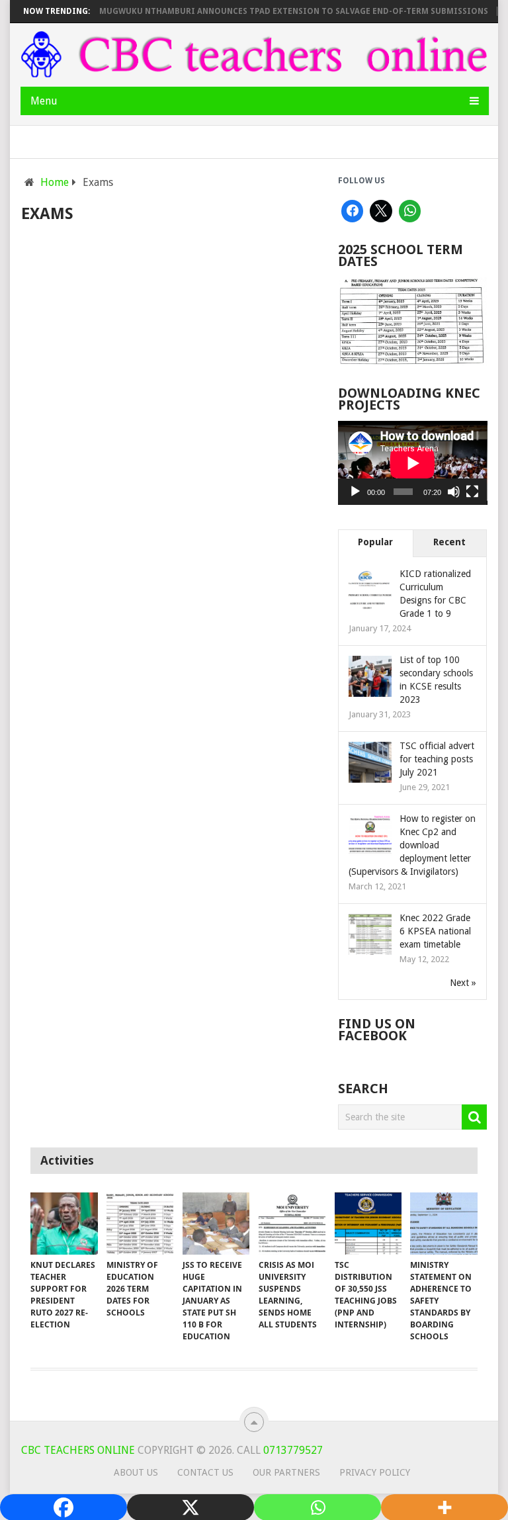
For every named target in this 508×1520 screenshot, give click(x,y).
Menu (44, 101)
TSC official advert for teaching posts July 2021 (437, 759)
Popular (375, 542)
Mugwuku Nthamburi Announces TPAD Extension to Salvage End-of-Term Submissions (277, 11)
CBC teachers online (78, 1450)
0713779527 (292, 1450)
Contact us (205, 1472)
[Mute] (453, 491)
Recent (449, 542)
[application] (412, 463)
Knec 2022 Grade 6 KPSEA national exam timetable (435, 931)
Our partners (286, 1472)
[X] (381, 211)
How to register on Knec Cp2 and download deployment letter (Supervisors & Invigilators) (412, 845)
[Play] (355, 491)
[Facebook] (352, 211)
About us (136, 1472)
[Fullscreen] (472, 491)
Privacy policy (374, 1472)
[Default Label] (410, 211)
